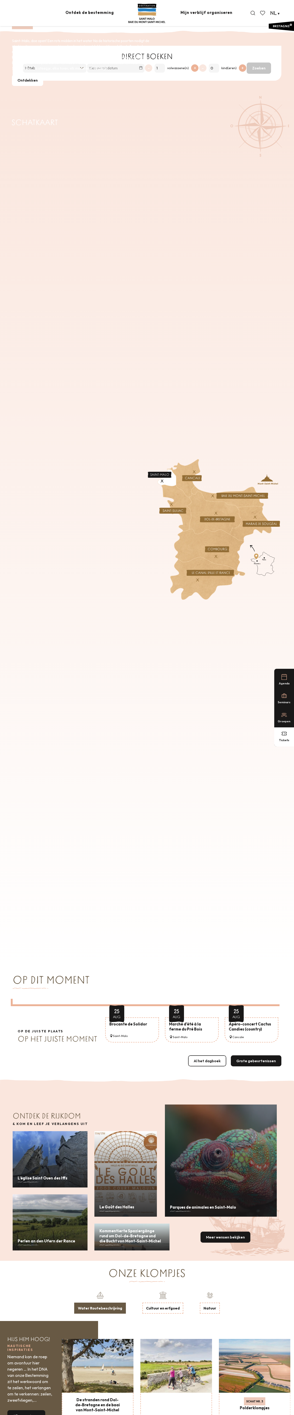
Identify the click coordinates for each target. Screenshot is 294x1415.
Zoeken (259, 68)
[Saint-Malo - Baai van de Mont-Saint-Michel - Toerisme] (146, 13)
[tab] (100, 1302)
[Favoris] (263, 13)
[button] (253, 13)
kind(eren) (229, 68)
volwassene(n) (178, 68)
